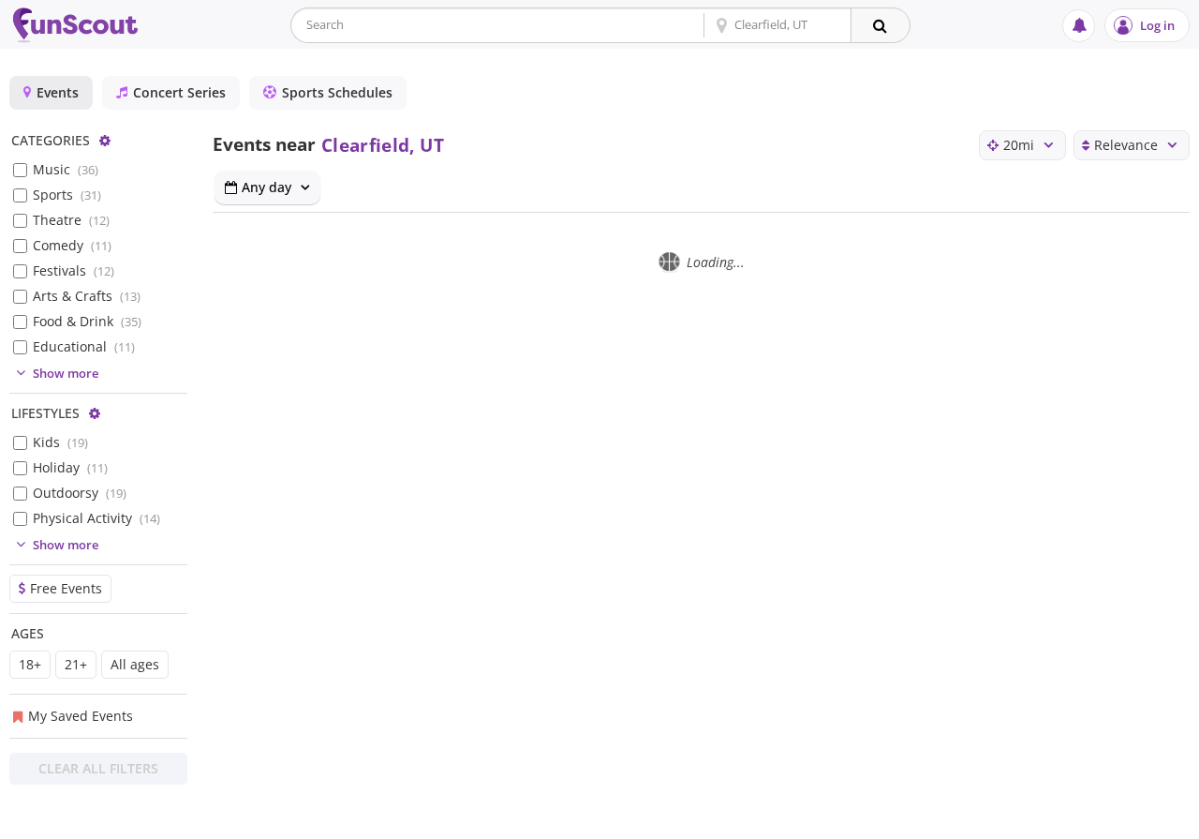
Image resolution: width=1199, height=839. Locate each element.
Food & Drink (87, 321)
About (872, 822)
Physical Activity (96, 518)
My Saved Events (80, 716)
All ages (135, 664)
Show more (65, 373)
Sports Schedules (337, 92)
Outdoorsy (79, 493)
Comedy (72, 245)
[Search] (880, 25)
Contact (1032, 822)
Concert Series (179, 92)
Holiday (70, 467)
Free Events (66, 588)
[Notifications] (1078, 25)
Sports (67, 194)
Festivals (73, 270)
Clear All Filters (98, 768)
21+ (76, 664)
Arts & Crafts (87, 296)
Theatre (71, 220)
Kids (60, 442)
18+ (30, 664)
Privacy (949, 822)
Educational (84, 346)
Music (65, 169)
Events (58, 92)
